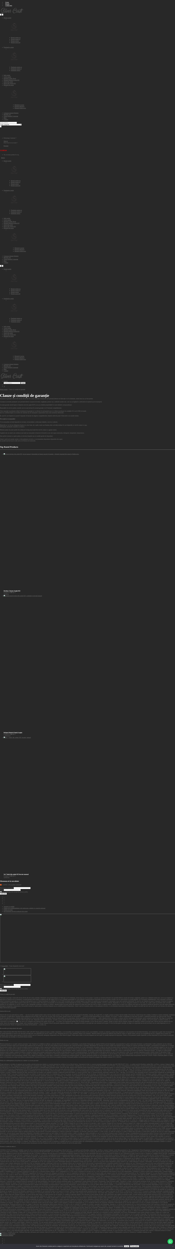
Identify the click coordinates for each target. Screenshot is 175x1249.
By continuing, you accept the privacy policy (15, 892)
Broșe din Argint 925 (10, 83)
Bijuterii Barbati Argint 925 (11, 80)
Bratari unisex (15, 41)
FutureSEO (4, 966)
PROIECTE (7, 114)
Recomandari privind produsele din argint (16, 911)
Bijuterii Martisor (19, 106)
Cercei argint (7, 77)
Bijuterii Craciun (19, 105)
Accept (126, 1246)
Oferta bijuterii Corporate (11, 116)
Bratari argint (7, 18)
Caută (23, 383)
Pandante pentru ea (16, 67)
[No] (173, 1246)
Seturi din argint (8, 82)
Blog (5, 118)
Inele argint (7, 75)
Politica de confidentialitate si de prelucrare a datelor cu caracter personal (24, 908)
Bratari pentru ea (16, 37)
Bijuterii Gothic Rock (10, 78)
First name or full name (6, 888)
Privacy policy (134, 1246)
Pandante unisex (15, 70)
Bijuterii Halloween (20, 108)
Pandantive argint (9, 47)
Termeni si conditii (9, 906)
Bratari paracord (15, 42)
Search (6, 381)
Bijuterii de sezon (9, 85)
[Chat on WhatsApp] (170, 1241)
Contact (6, 119)
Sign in (6, 141)
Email (1, 890)
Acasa (7, 2)
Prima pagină (4, 389)
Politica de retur (8, 910)
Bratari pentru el (15, 39)
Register (6, 146)
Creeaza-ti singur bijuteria (11, 113)
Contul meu (8, 5)
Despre (7, 4)
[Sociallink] (4, 897)
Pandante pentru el (16, 69)
